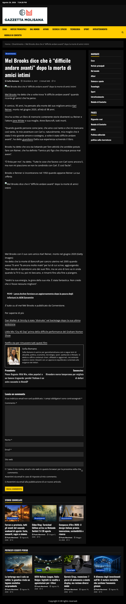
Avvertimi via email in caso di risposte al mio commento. (31, 476)
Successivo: (64, 374)
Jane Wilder (18, 120)
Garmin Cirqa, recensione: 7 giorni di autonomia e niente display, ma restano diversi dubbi (77, 581)
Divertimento (11, 54)
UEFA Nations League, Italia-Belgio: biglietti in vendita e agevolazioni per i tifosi (47, 579)
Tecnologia (75, 29)
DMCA (93, 129)
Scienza (10, 570)
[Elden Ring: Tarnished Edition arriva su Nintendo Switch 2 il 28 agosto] (44, 513)
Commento (11, 403)
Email (8, 449)
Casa (4, 29)
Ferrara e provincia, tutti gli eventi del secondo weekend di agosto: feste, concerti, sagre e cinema (16, 529)
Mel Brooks (11, 94)
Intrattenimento (100, 29)
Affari (46, 29)
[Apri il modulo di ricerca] (123, 32)
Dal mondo (34, 29)
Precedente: (24, 376)
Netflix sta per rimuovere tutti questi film (26, 342)
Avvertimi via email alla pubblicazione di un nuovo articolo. (34, 481)
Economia (100, 570)
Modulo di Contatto (13, 35)
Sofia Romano (13, 81)
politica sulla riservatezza (101, 139)
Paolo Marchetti (12, 538)
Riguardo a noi (96, 119)
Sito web (9, 459)
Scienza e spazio (59, 29)
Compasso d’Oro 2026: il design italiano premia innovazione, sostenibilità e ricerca (71, 529)
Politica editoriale (98, 134)
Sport (86, 29)
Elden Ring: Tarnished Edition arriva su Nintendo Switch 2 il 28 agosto (43, 527)
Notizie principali (18, 29)
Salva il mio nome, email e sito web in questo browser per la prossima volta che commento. (44, 471)
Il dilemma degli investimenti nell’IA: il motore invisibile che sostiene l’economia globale (107, 581)
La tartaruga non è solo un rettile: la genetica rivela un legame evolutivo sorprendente (17, 581)
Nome (8, 439)
